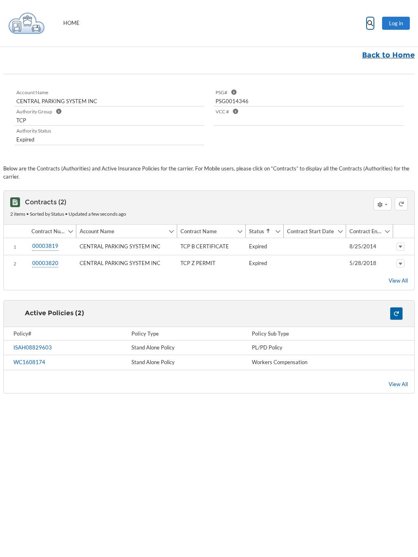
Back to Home (388, 55)
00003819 (45, 246)
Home (71, 23)
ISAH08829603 (32, 347)
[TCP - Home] (26, 23)
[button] (47, 231)
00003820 (45, 263)
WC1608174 (29, 362)
